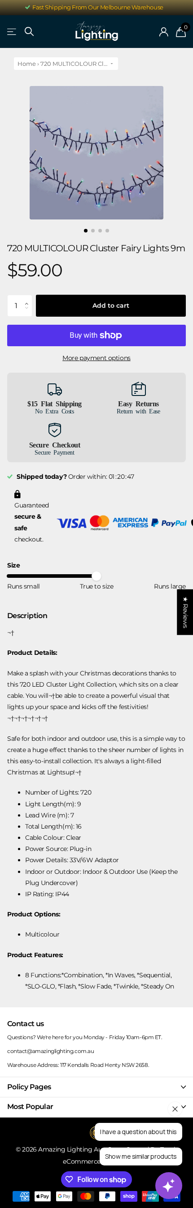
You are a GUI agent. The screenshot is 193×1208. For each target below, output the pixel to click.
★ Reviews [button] (185, 612)
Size (13, 565)
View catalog (12, 32)
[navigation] (85, 230)
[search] (29, 31)
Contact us (25, 1023)
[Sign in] (164, 32)
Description (27, 615)
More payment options (96, 358)
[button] (29, 297)
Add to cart (110, 305)
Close (96, 1086)
